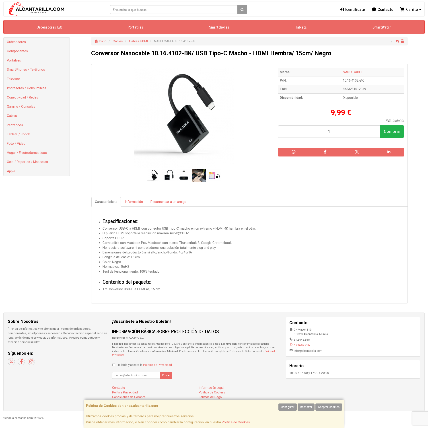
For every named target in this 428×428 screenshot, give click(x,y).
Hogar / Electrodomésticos (27, 153)
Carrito (412, 9)
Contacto (385, 9)
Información (134, 202)
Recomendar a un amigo (168, 202)
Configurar (287, 407)
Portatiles (135, 27)
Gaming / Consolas (21, 107)
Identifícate (354, 9)
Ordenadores (16, 42)
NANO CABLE (353, 72)
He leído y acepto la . (145, 364)
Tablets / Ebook (18, 134)
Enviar (166, 375)
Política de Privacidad (157, 364)
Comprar (392, 131)
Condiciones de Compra (129, 397)
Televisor (13, 79)
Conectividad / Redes (22, 97)
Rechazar (306, 407)
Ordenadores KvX (49, 27)
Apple (11, 171)
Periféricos (15, 125)
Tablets (301, 27)
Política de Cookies (236, 422)
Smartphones (219, 27)
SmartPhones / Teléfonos (26, 70)
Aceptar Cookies (329, 407)
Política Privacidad (125, 392)
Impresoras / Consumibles (26, 88)
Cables (12, 116)
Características (106, 202)
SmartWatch (381, 27)
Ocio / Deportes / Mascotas (27, 162)
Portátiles (14, 60)
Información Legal (211, 387)
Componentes (17, 51)
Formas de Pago (210, 397)
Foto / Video (16, 144)
